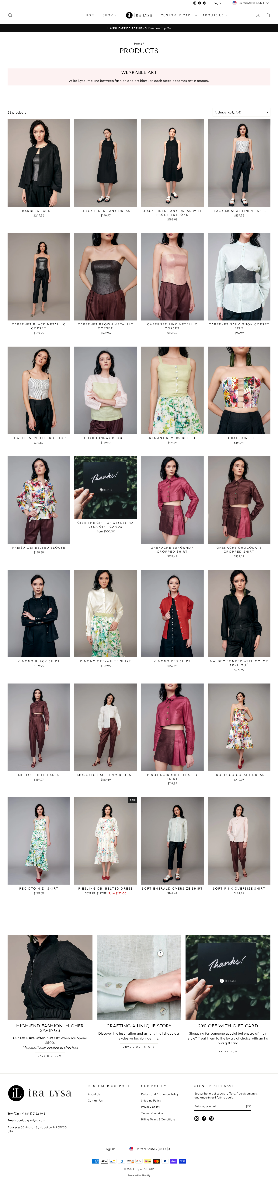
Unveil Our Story (139, 1046)
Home (138, 43)
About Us (94, 1094)
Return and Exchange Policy (160, 1094)
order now (228, 1051)
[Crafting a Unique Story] (139, 977)
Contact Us (95, 1100)
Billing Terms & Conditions (158, 1119)
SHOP (108, 15)
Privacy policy (150, 1107)
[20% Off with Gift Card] (228, 977)
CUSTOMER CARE (177, 15)
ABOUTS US (214, 15)
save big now (50, 1055)
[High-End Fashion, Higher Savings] (50, 977)
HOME (91, 15)
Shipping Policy (151, 1100)
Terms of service (152, 1113)
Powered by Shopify (139, 1175)
